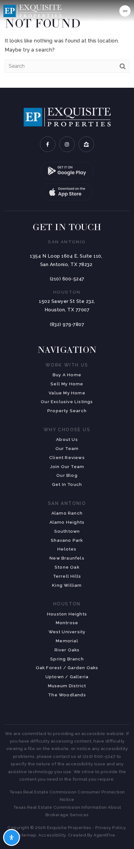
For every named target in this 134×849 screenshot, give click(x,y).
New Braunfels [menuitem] (67, 557)
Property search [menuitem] (67, 410)
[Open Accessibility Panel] (11, 837)
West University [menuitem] (67, 631)
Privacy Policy (110, 827)
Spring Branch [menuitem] (67, 658)
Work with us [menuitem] (67, 365)
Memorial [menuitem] (67, 640)
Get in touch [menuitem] (67, 484)
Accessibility (52, 834)
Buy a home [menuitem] (67, 374)
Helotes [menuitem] (66, 548)
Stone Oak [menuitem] (67, 567)
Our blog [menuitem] (67, 475)
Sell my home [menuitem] (66, 383)
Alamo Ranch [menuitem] (67, 513)
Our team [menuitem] (67, 448)
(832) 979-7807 (67, 324)
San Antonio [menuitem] (67, 503)
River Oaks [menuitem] (67, 649)
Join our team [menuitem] (67, 466)
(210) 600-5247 (67, 279)
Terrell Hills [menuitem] (67, 576)
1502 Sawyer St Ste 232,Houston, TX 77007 (67, 306)
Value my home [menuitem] (67, 392)
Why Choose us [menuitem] (67, 429)
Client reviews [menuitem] (67, 457)
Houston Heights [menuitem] (67, 613)
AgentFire (104, 834)
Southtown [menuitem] (67, 531)
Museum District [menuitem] (67, 685)
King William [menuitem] (67, 585)
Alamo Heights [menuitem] (67, 522)
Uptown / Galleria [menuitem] (67, 676)
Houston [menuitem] (67, 603)
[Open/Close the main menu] (125, 11)
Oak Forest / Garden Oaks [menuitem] (67, 667)
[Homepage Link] (32, 10)
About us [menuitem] (67, 439)
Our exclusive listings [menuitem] (67, 401)
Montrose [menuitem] (67, 622)
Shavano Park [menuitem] (67, 540)
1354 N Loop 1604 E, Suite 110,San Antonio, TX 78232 (66, 260)
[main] (67, 44)
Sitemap (27, 834)
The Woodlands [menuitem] (67, 694)
